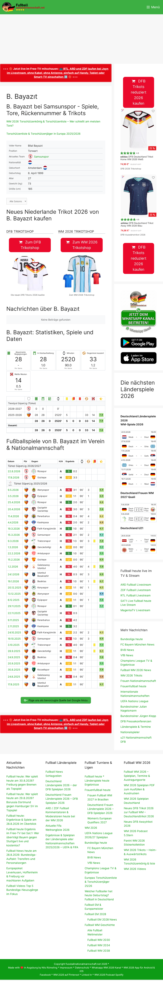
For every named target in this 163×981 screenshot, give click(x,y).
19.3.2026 (14, 528)
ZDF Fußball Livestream (135, 590)
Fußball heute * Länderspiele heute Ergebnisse (97, 780)
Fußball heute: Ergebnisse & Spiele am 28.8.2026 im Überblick (21, 819)
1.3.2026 (13, 547)
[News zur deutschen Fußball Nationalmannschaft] (23, 7)
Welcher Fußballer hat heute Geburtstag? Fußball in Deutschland (99, 895)
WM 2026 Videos (135, 868)
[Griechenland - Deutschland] (138, 463)
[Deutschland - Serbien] (138, 454)
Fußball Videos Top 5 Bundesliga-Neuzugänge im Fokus (22, 890)
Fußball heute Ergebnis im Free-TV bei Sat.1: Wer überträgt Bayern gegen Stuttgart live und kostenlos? (22, 837)
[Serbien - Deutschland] (138, 472)
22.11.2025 (14, 613)
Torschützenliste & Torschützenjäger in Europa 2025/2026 (43, 133)
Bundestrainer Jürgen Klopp (138, 716)
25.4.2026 (14, 502)
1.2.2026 (13, 566)
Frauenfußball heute (133, 686)
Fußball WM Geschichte (100, 925)
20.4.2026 (14, 509)
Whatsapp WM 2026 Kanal (106, 967)
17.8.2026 (13, 477)
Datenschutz (82, 967)
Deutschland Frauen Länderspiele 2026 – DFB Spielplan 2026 (62, 798)
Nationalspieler (130, 732)
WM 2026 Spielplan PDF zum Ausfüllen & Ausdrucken (139, 789)
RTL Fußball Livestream (135, 595)
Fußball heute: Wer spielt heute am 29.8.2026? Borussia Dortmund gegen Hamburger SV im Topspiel (22, 802)
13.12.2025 (14, 593)
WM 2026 (91, 827)
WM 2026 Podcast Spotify (108, 974)
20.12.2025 (14, 587)
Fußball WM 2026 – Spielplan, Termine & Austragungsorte (137, 775)
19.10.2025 (14, 638)
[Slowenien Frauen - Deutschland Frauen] (138, 517)
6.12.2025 (13, 599)
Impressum (66, 967)
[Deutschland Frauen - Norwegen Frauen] (138, 508)
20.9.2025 (14, 663)
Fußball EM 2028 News (102, 919)
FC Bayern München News (137, 644)
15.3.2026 (14, 534)
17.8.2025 (13, 684)
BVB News (127, 650)
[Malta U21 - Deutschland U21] (138, 548)
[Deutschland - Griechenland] (138, 444)
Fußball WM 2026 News (135, 670)
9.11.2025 (13, 620)
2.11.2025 (13, 626)
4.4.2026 (13, 522)
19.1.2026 (13, 581)
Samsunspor (41, 156)
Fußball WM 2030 (98, 939)
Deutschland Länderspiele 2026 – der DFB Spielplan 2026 (61, 785)
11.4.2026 (13, 516)
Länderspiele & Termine (135, 726)
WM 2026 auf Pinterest (66, 974)
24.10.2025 (14, 632)
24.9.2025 (14, 657)
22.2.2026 (14, 553)
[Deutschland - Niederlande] (138, 482)
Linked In (87, 974)
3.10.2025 (14, 644)
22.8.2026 (14, 471)
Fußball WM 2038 (98, 950)
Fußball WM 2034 (98, 945)
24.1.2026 (13, 574)
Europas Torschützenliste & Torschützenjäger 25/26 (101, 881)
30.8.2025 (14, 669)
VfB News (126, 655)
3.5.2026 (13, 496)
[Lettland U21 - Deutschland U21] (138, 539)
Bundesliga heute (131, 639)
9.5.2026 (13, 489)
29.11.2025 (14, 606)
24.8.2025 (14, 676)
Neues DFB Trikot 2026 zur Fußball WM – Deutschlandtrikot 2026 (139, 812)
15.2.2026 (14, 559)
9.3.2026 (13, 541)
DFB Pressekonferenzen (135, 721)
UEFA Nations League (134, 701)
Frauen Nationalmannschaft (138, 680)
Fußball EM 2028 (95, 914)
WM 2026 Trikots (131, 675)
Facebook (45, 974)
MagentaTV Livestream (135, 610)
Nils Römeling (49, 967)
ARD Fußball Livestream (135, 584)
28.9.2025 (14, 651)
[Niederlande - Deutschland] (138, 435)
